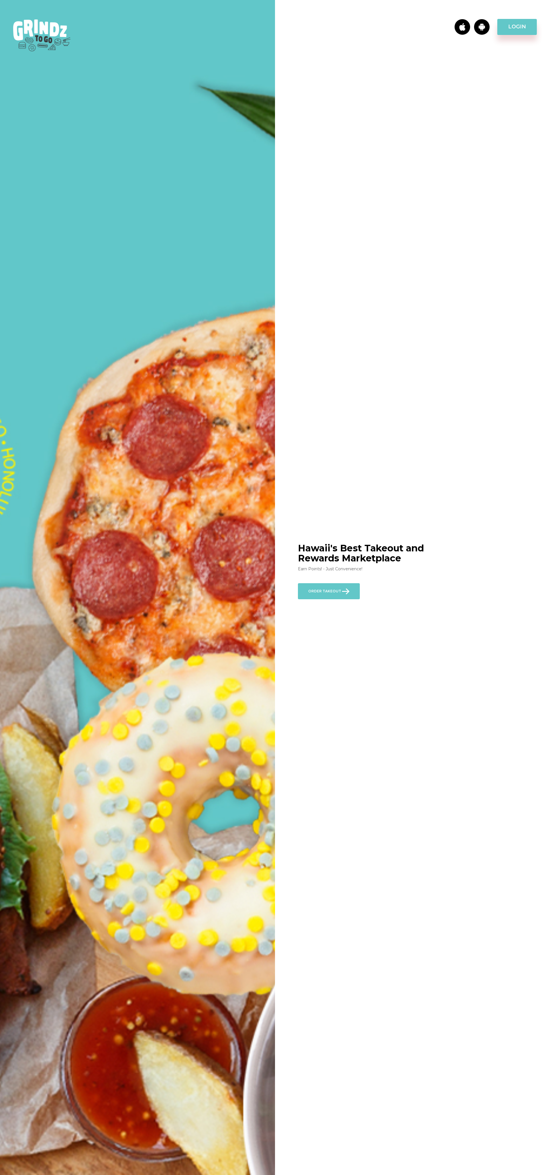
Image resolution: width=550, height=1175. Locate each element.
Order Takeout (325, 591)
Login (517, 26)
